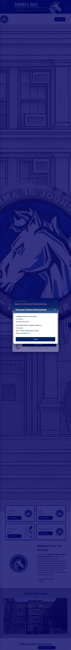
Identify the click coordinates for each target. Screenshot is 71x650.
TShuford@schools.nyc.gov (29, 330)
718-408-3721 (25, 333)
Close (36, 339)
